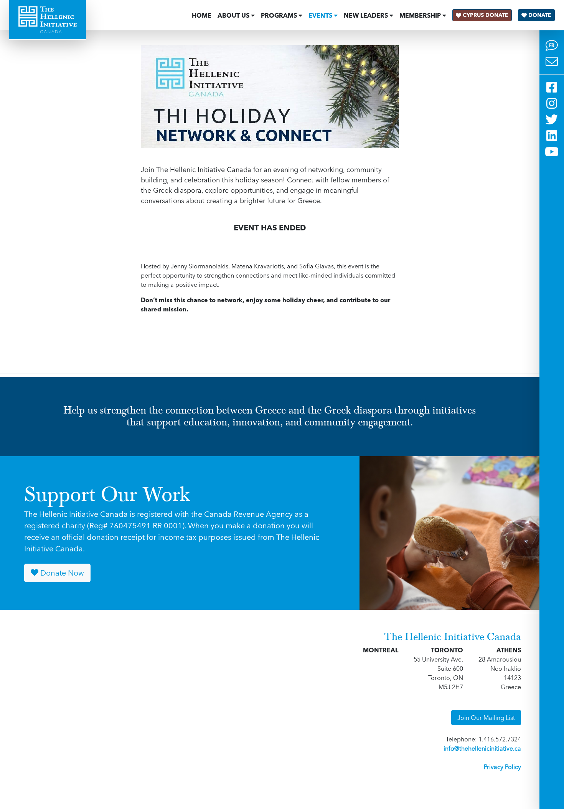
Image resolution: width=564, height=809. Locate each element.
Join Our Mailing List (486, 717)
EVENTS (320, 15)
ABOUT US (233, 15)
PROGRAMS (279, 15)
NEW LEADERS (366, 15)
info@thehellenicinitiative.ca (482, 748)
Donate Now (61, 572)
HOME (201, 15)
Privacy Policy (502, 767)
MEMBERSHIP (420, 15)
